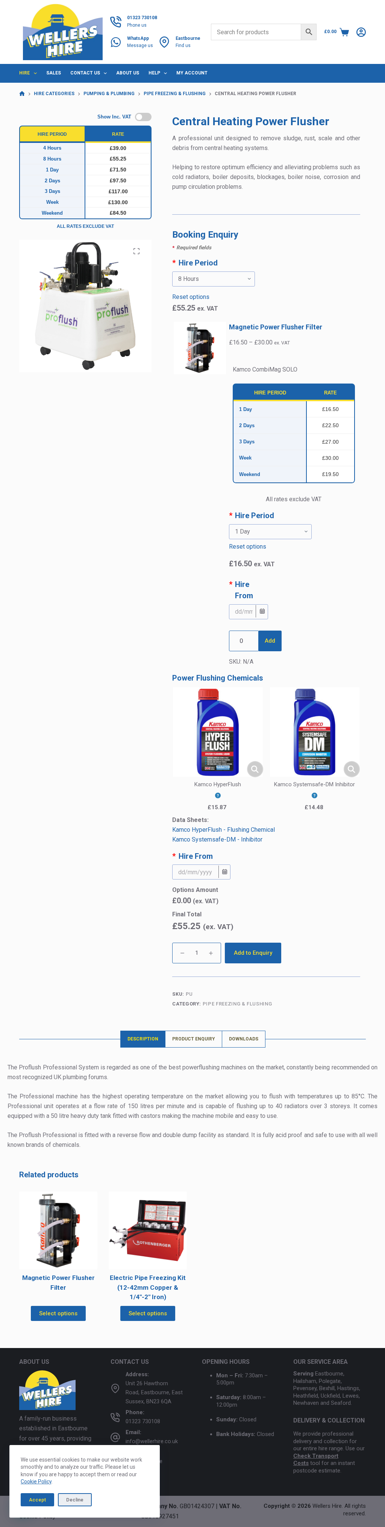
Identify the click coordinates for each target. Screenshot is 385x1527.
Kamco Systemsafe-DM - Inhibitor (217, 839)
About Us (127, 73)
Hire (24, 73)
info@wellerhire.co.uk (152, 1441)
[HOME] (22, 94)
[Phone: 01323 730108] (115, 1417)
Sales (53, 73)
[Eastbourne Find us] (164, 42)
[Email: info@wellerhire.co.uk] (115, 1437)
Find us (183, 45)
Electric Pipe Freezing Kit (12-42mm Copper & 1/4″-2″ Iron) (148, 1287)
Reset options (190, 296)
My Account (192, 73)
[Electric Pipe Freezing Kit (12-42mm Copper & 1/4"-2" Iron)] (148, 1231)
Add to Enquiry (253, 952)
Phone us (137, 25)
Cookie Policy (36, 1481)
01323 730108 (143, 1421)
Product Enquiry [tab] (193, 1039)
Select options (58, 1313)
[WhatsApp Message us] (115, 42)
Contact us (85, 73)
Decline (74, 1500)
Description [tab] (142, 1039)
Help (154, 73)
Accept (37, 1500)
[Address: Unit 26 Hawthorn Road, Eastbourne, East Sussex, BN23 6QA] (115, 1388)
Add (270, 640)
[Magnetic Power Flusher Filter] (58, 1231)
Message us (140, 45)
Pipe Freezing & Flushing (237, 1004)
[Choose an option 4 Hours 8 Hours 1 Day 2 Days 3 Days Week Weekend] (266, 279)
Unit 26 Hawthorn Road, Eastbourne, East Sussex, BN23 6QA (154, 1392)
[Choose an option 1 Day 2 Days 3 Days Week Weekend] (294, 531)
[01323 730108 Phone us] (115, 21)
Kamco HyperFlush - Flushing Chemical (223, 829)
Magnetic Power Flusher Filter (275, 327)
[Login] (361, 32)
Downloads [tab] (243, 1039)
